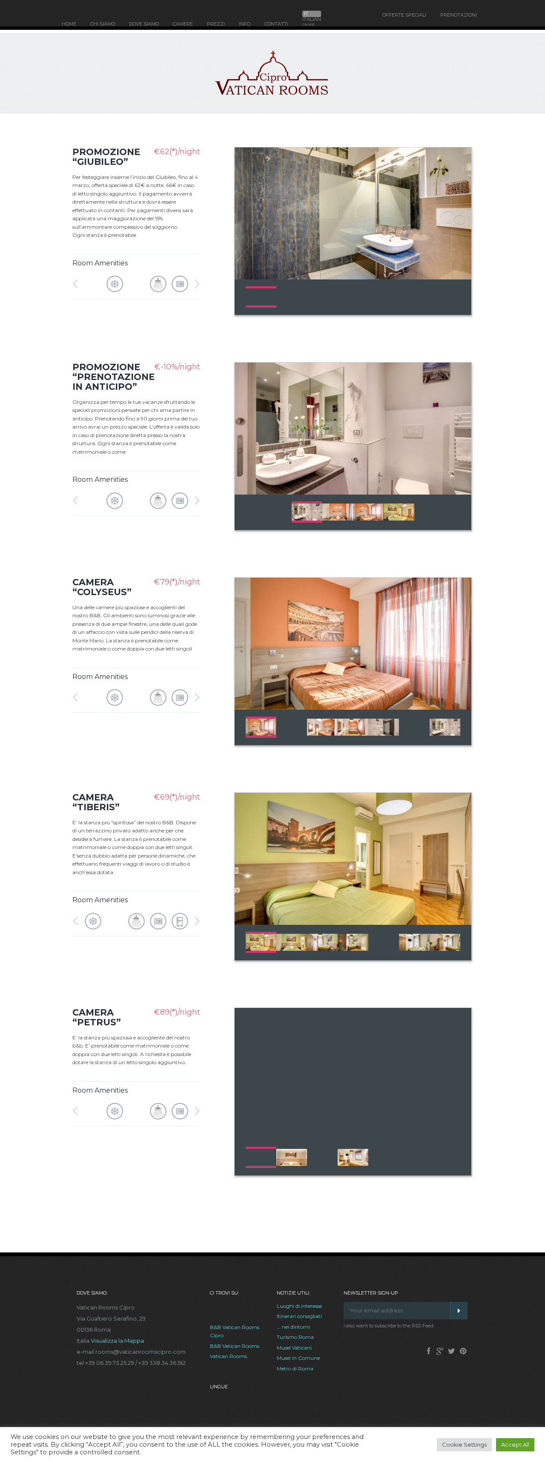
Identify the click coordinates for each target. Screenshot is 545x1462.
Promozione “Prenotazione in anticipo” (113, 377)
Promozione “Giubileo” (106, 157)
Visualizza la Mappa (117, 1340)
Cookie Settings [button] (464, 1444)
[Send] (459, 1310)
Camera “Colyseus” (102, 587)
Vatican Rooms (228, 1356)
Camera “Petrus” (96, 1017)
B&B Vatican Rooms (234, 1346)
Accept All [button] (515, 1444)
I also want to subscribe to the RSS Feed (388, 1326)
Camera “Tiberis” (96, 802)
